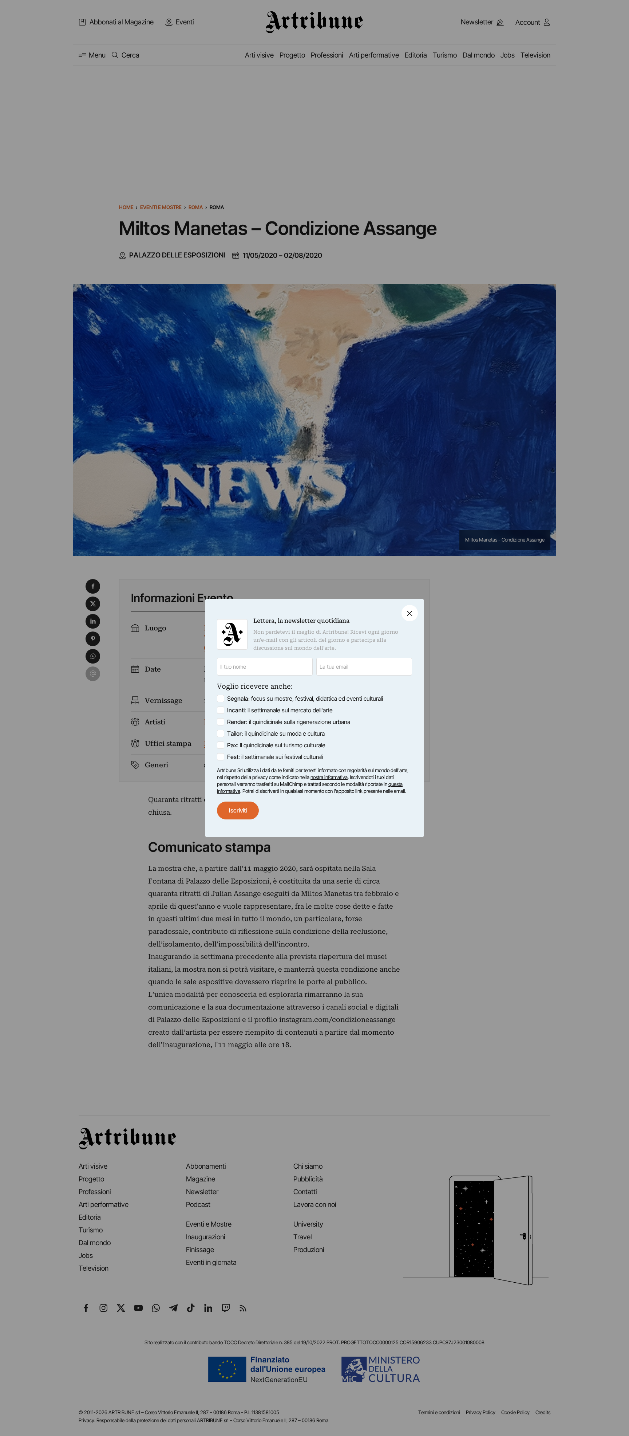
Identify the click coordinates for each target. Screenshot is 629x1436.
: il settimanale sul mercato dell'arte (280, 710)
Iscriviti (238, 810)
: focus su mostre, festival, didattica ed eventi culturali (305, 698)
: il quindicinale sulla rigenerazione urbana (288, 721)
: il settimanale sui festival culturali (275, 756)
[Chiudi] (409, 613)
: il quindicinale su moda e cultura (276, 733)
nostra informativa (329, 777)
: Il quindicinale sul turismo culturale (276, 745)
